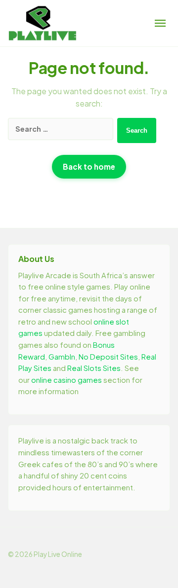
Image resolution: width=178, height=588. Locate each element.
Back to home (89, 166)
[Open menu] (160, 23)
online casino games (66, 379)
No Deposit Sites (108, 356)
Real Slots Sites (94, 368)
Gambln (61, 356)
